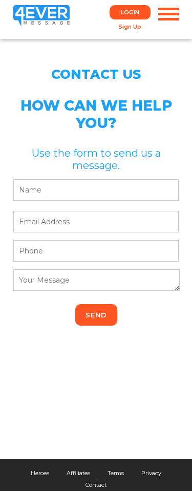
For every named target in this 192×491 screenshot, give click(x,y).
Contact (96, 484)
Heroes (40, 473)
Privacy (151, 473)
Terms (116, 473)
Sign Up (129, 26)
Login (130, 12)
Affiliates (78, 473)
